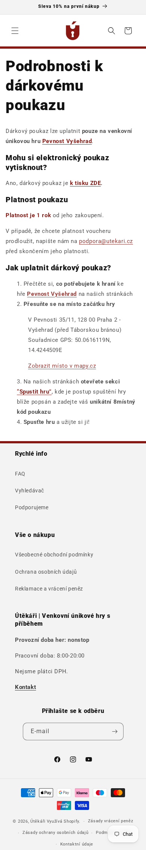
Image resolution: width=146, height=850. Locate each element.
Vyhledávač (29, 491)
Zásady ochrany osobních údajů (55, 832)
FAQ (20, 474)
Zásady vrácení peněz (110, 821)
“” (34, 391)
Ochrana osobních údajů (46, 572)
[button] (15, 30)
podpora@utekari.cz (106, 241)
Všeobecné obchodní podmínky (54, 555)
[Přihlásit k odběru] (115, 731)
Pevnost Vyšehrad (67, 141)
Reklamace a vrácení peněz (49, 589)
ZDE (85, 183)
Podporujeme (32, 507)
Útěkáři (38, 821)
